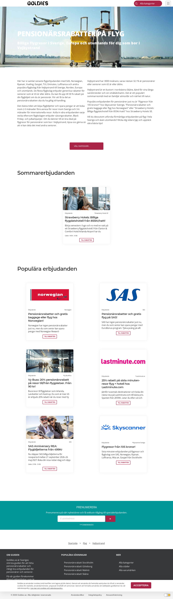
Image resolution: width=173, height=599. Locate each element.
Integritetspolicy (88, 524)
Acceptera (141, 585)
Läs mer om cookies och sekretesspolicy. (46, 588)
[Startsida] (41, 3)
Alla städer (124, 566)
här (136, 120)
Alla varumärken (127, 570)
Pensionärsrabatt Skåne (76, 573)
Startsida (72, 543)
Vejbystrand (98, 543)
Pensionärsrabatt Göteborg (78, 566)
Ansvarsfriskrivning (114, 595)
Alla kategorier (126, 562)
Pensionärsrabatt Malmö (76, 570)
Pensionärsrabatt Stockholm (78, 562)
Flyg (85, 543)
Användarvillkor (77, 595)
